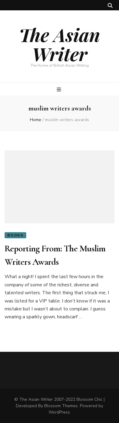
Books (15, 235)
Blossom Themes (61, 406)
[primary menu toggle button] (60, 89)
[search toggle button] (110, 5)
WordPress (59, 412)
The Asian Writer (59, 44)
